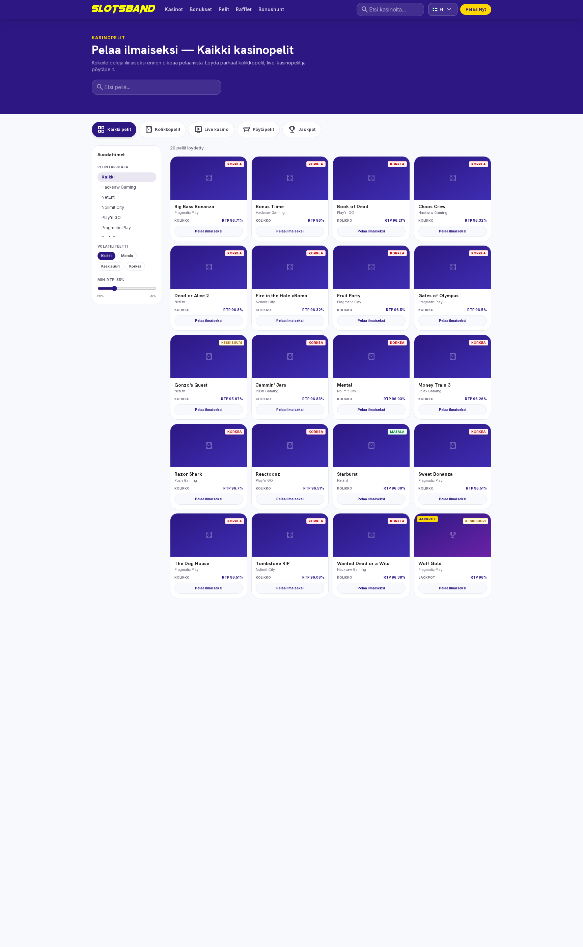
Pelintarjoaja (113, 167)
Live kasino (211, 129)
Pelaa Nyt (476, 9)
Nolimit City (113, 207)
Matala (127, 256)
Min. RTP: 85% (111, 280)
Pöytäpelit (258, 129)
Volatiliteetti (113, 246)
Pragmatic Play (116, 227)
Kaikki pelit (114, 129)
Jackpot (301, 129)
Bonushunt (271, 9)
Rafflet (244, 9)
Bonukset (201, 9)
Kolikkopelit (162, 129)
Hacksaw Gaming (119, 187)
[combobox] (390, 10)
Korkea (135, 266)
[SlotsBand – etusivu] (123, 9)
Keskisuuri (110, 266)
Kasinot (174, 9)
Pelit (224, 9)
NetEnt (108, 197)
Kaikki (108, 176)
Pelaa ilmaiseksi (208, 231)
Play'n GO (111, 217)
